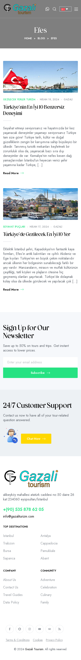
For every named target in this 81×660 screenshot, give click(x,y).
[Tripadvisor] (49, 629)
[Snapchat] (20, 629)
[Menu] (76, 9)
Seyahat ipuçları (14, 227)
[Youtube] (40, 629)
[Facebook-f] (10, 629)
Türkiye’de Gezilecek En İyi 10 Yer (36, 234)
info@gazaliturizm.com (18, 516)
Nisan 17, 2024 (39, 227)
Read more (11, 173)
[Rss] (59, 629)
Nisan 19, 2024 (49, 99)
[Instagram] (30, 629)
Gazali (68, 99)
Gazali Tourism (34, 649)
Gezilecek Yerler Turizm (19, 99)
